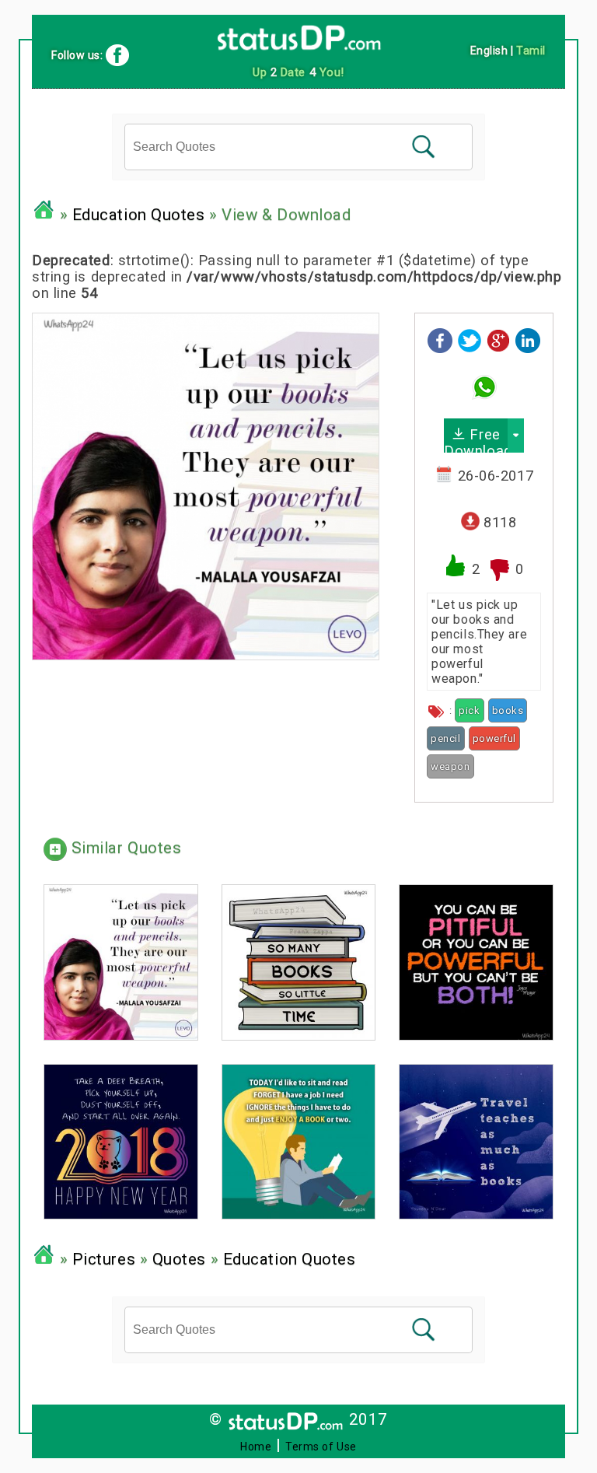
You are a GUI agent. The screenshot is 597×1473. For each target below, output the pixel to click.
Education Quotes (138, 214)
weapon (450, 766)
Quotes (179, 1260)
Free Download (476, 439)
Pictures (103, 1260)
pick (469, 710)
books (508, 710)
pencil (445, 738)
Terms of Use (321, 1446)
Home (255, 1446)
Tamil (531, 50)
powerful (494, 738)
